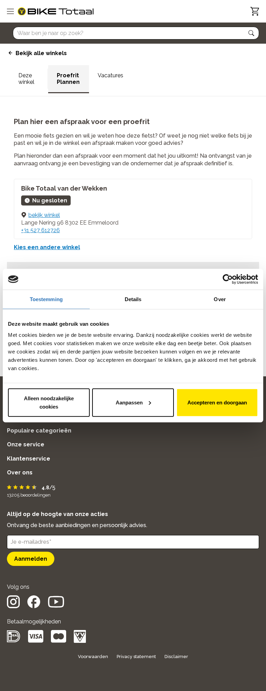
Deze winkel (26, 78)
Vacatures (110, 75)
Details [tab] (133, 299)
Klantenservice (28, 458)
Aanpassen (129, 402)
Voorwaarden (93, 656)
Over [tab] (219, 299)
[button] (251, 33)
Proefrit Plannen (68, 78)
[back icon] (9, 53)
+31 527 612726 (40, 230)
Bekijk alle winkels (41, 53)
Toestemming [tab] (46, 299)
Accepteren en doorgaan (217, 402)
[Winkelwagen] (254, 11)
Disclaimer (176, 656)
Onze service (25, 444)
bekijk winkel (44, 215)
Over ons (20, 472)
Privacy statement (136, 656)
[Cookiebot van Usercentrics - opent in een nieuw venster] (227, 279)
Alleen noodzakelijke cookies (49, 402)
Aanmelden (30, 559)
